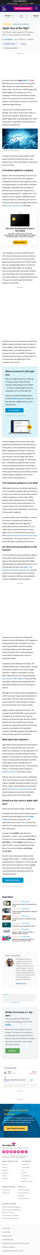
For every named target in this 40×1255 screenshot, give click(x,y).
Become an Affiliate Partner (10, 1218)
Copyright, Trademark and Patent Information (15, 1243)
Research (5, 1170)
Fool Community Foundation (10, 1215)
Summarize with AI (11, 48)
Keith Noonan (25, 901)
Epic (23, 1170)
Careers (4, 1167)
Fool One (24, 1178)
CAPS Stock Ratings (24, 1190)
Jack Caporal (25, 923)
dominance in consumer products (20, 789)
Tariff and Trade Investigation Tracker (23, 926)
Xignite (16, 1157)
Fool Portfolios (26, 1175)
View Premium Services (16, 1128)
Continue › (12, 1051)
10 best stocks (16, 399)
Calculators (21, 1195)
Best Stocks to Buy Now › (23, 8)
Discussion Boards (23, 1192)
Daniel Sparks (25, 936)
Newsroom (5, 1173)
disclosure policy (15, 1002)
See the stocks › (14, 410)
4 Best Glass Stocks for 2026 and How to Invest (24, 905)
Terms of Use (6, 1228)
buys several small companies (13, 679)
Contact (4, 1175)
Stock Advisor (26, 1167)
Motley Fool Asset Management (11, 1207)
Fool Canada (5, 1192)
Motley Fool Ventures (8, 1212)
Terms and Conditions (8, 1247)
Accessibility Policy (7, 1239)
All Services (25, 1164)
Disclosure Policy (7, 1236)
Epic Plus (24, 1173)
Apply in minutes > (20, 242)
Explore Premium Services (21, 24)
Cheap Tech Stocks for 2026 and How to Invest (24, 919)
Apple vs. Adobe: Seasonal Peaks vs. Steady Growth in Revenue (23, 932)
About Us (5, 1164)
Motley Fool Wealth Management (12, 1209)
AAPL (26, 80)
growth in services (12, 206)
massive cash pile (9, 772)
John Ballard (8, 39)
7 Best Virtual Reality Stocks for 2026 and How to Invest (24, 912)
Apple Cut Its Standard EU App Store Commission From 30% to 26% (23, 940)
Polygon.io (23, 1157)
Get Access (6, 1081)
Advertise (5, 1178)
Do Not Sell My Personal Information (12, 1251)
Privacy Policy (6, 1232)
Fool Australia (6, 1190)
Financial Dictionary (23, 1198)
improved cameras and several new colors (21, 536)
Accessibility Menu (20, 1)
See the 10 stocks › (13, 880)
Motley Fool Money (27, 1181)
